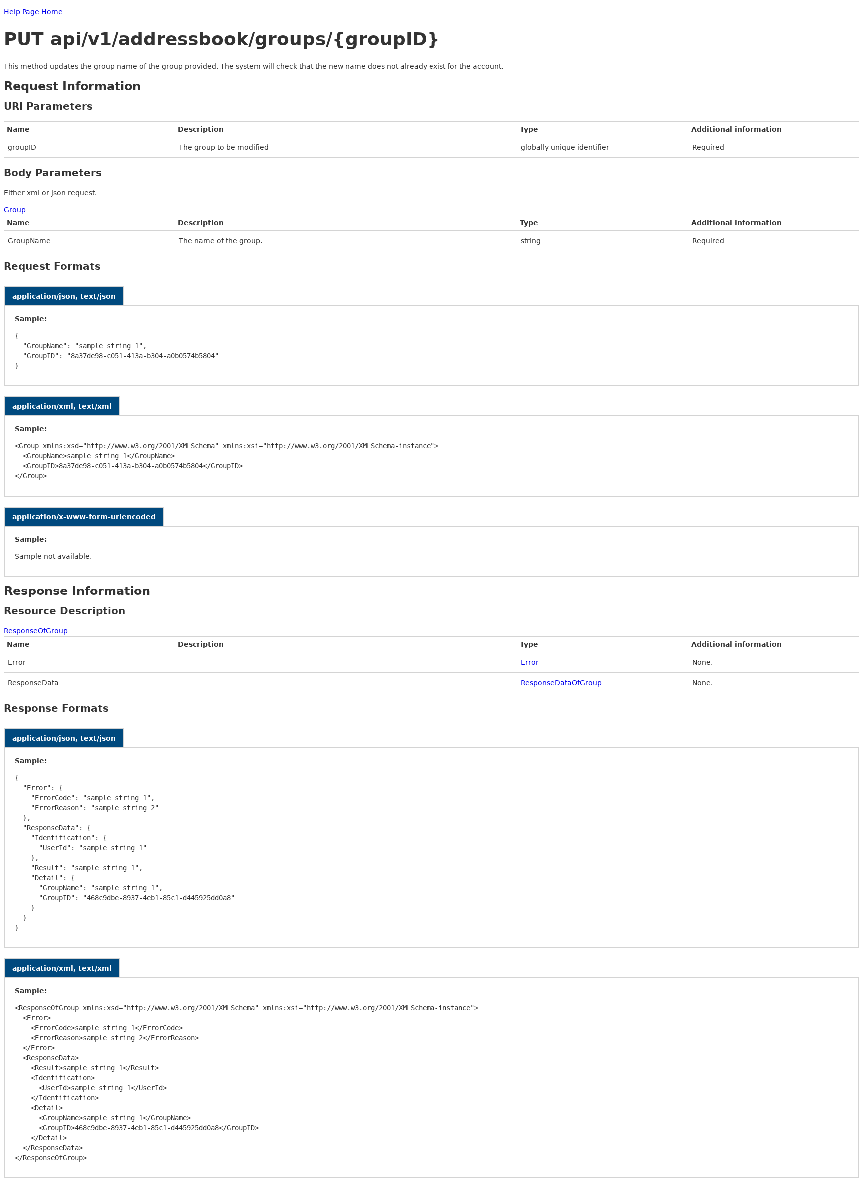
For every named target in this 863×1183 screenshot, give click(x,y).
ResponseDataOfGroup (561, 683)
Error (530, 662)
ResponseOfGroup (36, 631)
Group (15, 210)
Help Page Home (33, 12)
